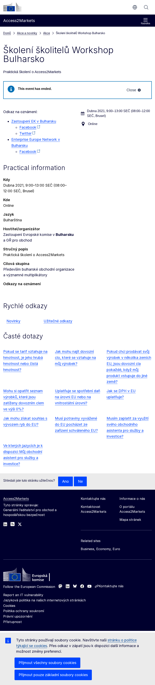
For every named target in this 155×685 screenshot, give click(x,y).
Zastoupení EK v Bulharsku (33, 121)
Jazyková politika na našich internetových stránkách (44, 600)
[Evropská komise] (12, 6)
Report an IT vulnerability (23, 595)
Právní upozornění (17, 616)
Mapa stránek (130, 520)
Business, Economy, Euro (100, 549)
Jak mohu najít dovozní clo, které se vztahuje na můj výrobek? (75, 357)
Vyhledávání (146, 7)
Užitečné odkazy (58, 321)
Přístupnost (12, 622)
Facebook (27, 127)
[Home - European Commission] (32, 575)
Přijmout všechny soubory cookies (47, 663)
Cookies (9, 606)
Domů (7, 33)
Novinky (13, 321)
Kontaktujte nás (111, 586)
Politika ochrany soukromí (23, 611)
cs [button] (134, 7)
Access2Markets (16, 499)
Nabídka (145, 23)
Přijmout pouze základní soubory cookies (53, 675)
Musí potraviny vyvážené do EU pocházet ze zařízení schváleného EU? (76, 424)
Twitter (25, 133)
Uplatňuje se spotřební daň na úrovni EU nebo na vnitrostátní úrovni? (77, 397)
